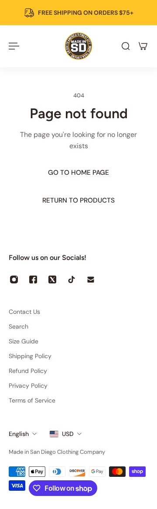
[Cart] (143, 46)
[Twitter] (52, 279)
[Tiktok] (71, 279)
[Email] (90, 279)
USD (68, 434)
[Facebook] (33, 279)
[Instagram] (14, 279)
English (19, 434)
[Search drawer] (125, 46)
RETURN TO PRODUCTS (78, 200)
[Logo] (78, 46)
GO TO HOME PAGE (78, 172)
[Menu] (14, 46)
